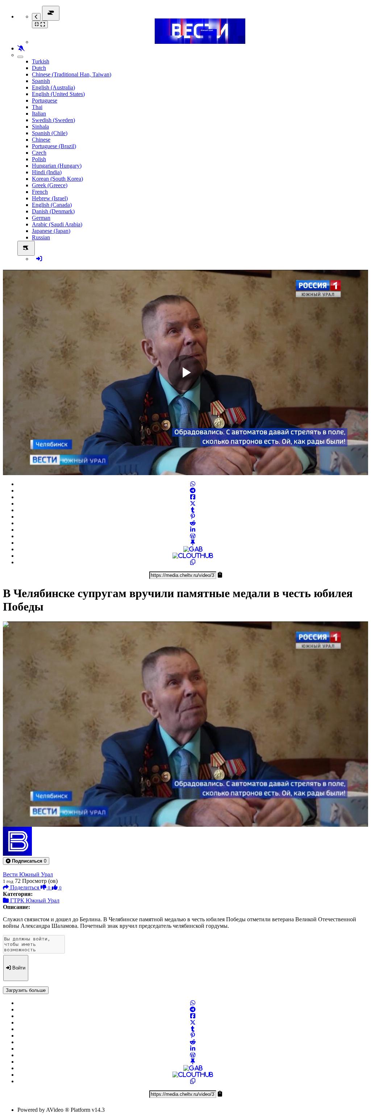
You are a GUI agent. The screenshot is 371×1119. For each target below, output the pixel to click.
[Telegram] (193, 490)
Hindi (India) (47, 172)
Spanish (41, 81)
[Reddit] (193, 523)
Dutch (39, 68)
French (40, 192)
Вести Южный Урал (28, 874)
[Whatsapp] (192, 484)
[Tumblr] (193, 510)
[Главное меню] (50, 13)
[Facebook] (192, 497)
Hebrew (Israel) (50, 198)
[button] (26, 861)
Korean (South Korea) (57, 179)
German (41, 218)
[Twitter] (193, 503)
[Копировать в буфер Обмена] (192, 562)
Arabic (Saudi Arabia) (57, 224)
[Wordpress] (193, 536)
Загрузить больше (26, 990)
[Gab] (193, 549)
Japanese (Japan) (51, 231)
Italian (39, 113)
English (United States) (58, 94)
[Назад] (36, 17)
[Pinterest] (193, 517)
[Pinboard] (193, 543)
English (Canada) (52, 205)
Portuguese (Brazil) (54, 146)
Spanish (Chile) (49, 133)
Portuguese (44, 100)
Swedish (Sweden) (53, 120)
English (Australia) (53, 87)
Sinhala (40, 126)
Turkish (40, 61)
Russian (41, 237)
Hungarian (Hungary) (57, 166)
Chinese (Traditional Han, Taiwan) (71, 74)
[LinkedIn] (192, 530)
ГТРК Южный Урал (34, 900)
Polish (39, 159)
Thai (37, 107)
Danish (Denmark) (53, 211)
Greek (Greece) (49, 185)
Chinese (41, 140)
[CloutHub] (192, 556)
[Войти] (39, 258)
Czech (39, 153)
